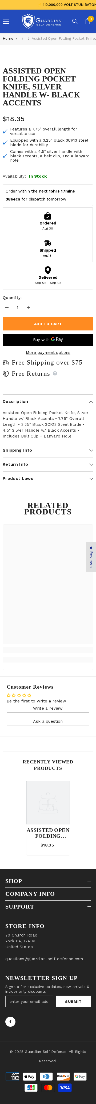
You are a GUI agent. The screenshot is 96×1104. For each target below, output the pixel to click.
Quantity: (12, 297)
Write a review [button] (48, 708)
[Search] (75, 21)
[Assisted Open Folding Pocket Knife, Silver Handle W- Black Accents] (48, 802)
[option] (48, 818)
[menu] (6, 21)
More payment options (48, 352)
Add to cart (48, 324)
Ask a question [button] (48, 721)
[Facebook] (10, 1022)
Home (8, 38)
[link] (48, 650)
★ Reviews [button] (91, 557)
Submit (73, 1001)
